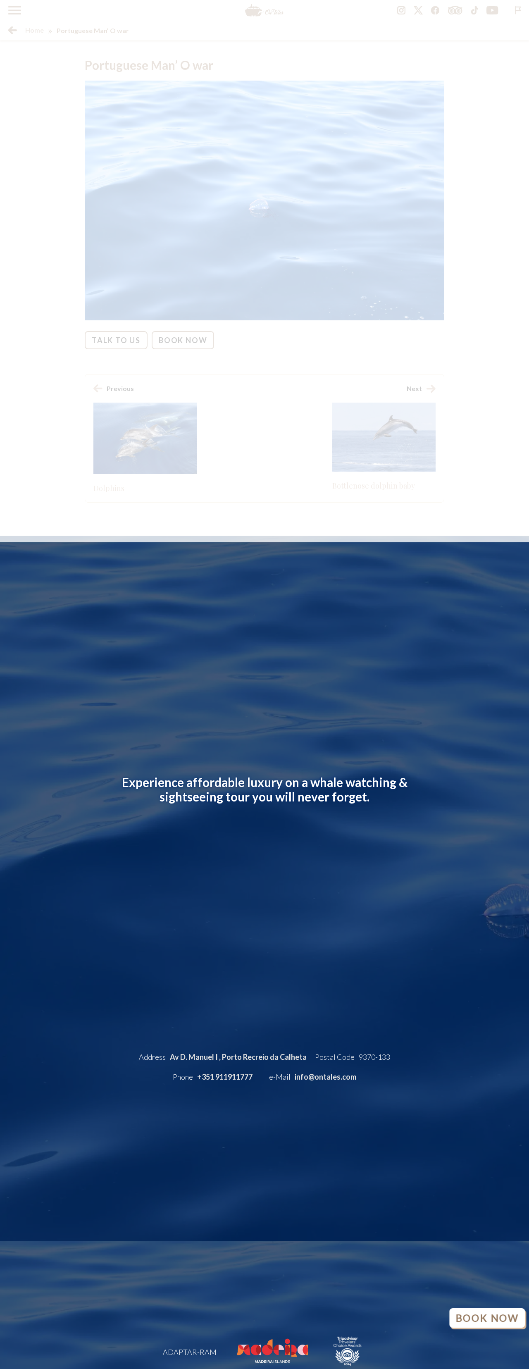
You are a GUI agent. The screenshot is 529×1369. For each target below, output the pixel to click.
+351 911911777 (225, 1076)
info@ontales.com (325, 1076)
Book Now (487, 1318)
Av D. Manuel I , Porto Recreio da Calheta (238, 1056)
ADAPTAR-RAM (190, 1352)
